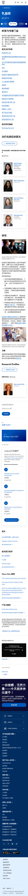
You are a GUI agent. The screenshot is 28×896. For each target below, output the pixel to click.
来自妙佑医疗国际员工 (8, 404)
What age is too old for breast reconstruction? (11, 474)
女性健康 (5, 71)
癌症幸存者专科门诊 (8, 102)
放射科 (4, 85)
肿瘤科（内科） (7, 109)
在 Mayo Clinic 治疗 (7, 408)
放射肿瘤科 (5, 88)
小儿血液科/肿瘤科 (8, 81)
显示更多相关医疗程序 (8, 567)
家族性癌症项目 (7, 78)
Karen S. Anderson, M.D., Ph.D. (19, 198)
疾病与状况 (7, 8)
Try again (14, 653)
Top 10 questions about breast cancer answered (14, 578)
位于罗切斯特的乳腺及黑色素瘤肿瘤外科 (14, 63)
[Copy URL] (22, 650)
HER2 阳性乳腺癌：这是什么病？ (10, 537)
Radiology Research (8, 128)
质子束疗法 (11, 305)
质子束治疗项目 (7, 112)
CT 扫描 (4, 559)
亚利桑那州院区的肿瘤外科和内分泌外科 (14, 58)
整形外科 (5, 92)
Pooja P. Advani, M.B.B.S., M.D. (18, 164)
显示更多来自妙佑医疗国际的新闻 (11, 598)
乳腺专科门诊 (6, 53)
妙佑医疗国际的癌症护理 (10, 75)
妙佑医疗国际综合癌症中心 (11, 317)
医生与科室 (13, 23)
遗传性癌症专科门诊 (8, 116)
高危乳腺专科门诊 (8, 119)
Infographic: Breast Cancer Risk (10, 541)
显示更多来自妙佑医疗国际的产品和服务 (12, 612)
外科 (3, 68)
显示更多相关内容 (6, 544)
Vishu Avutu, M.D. (18, 215)
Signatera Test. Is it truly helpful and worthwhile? (13, 508)
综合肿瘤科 (5, 106)
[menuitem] (13, 24)
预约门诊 (6, 18)
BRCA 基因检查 (6, 555)
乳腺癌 (6, 13)
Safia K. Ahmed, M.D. (19, 180)
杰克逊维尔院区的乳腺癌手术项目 (13, 95)
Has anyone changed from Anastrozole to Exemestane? (14, 491)
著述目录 (18, 358)
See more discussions (11, 520)
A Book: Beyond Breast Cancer (9, 609)
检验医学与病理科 (8, 99)
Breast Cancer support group (14, 458)
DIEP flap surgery (6, 563)
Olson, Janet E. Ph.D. (19, 384)
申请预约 (6, 413)
